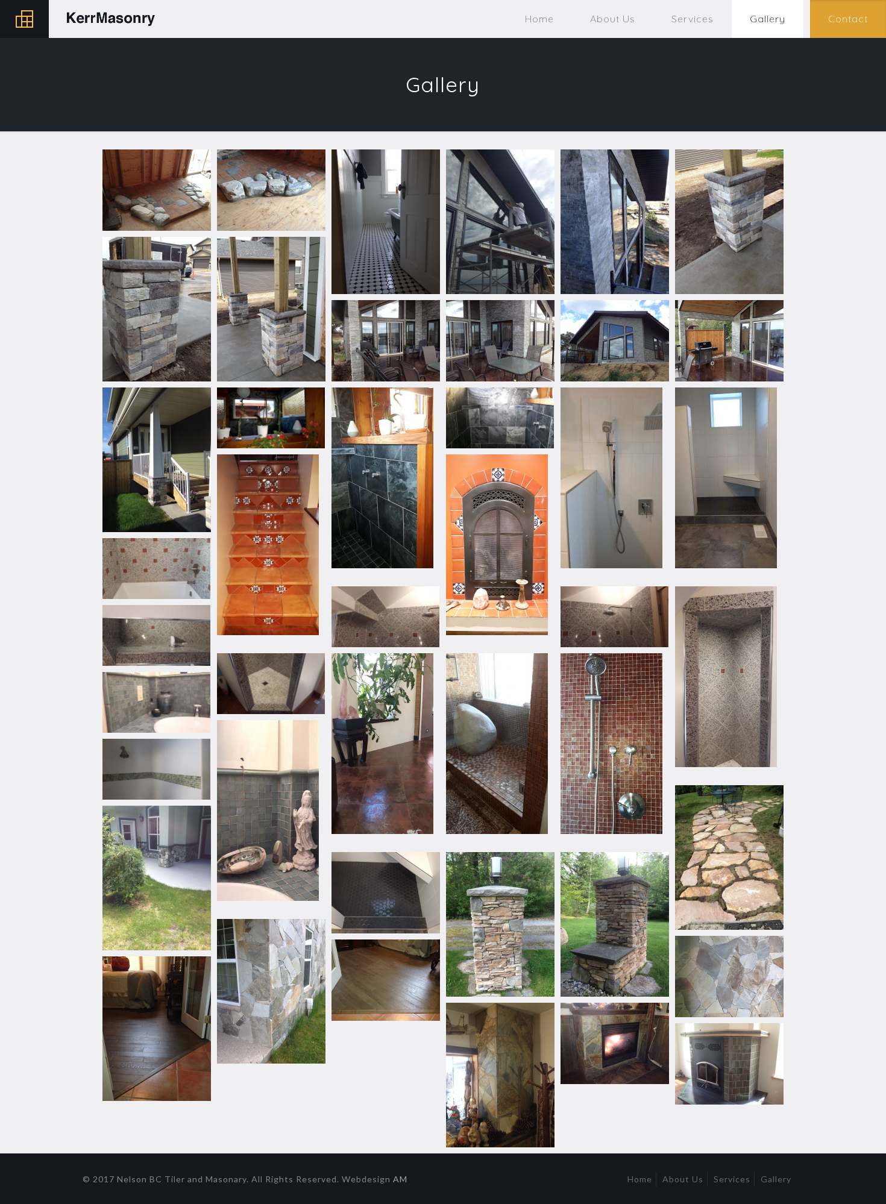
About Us (682, 1179)
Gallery (776, 1179)
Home (639, 1179)
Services (732, 1179)
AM (400, 1179)
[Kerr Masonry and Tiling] (84, 19)
